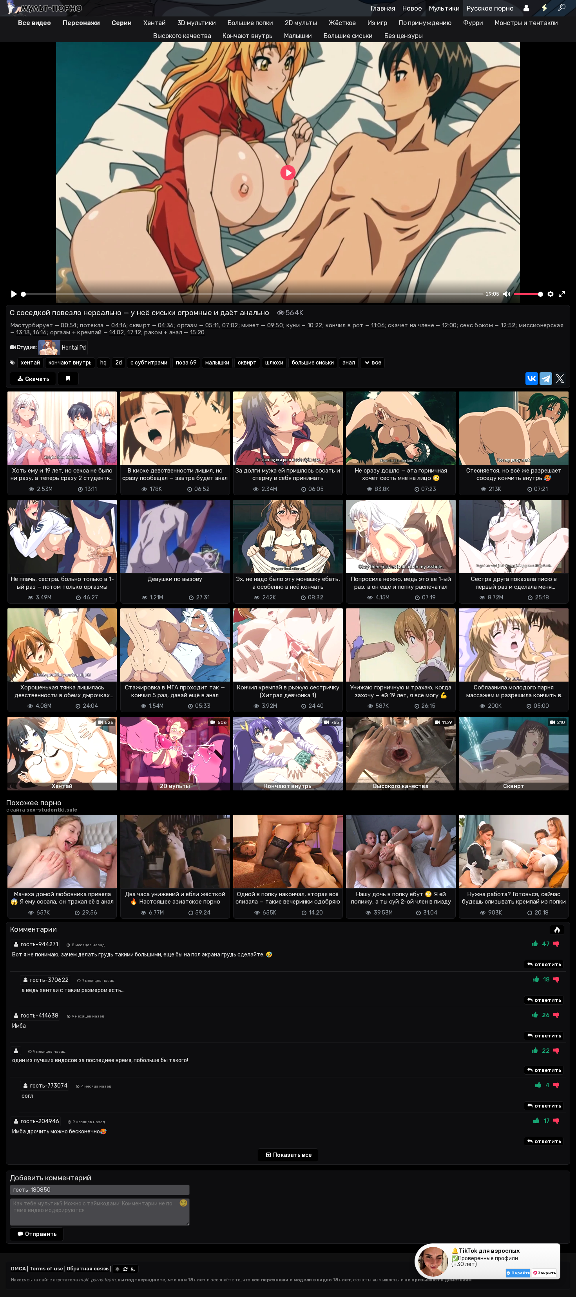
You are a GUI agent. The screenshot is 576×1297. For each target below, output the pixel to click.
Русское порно (490, 8)
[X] (560, 378)
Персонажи (81, 23)
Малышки (298, 36)
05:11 (212, 325)
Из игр (377, 23)
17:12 (134, 332)
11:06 (378, 325)
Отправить (40, 1234)
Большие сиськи (348, 36)
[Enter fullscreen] (562, 294)
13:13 (23, 332)
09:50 (275, 325)
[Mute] (506, 294)
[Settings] (550, 294)
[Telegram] (546, 378)
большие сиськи (313, 362)
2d (118, 362)
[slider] (252, 294)
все (375, 362)
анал (348, 362)
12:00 (449, 325)
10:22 (315, 325)
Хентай (154, 23)
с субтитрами (148, 362)
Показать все (292, 1155)
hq (103, 362)
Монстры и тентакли (526, 23)
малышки (217, 362)
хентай (30, 362)
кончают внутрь (70, 362)
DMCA (18, 1269)
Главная (383, 8)
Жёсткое (342, 23)
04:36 (166, 325)
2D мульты (301, 23)
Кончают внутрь (247, 36)
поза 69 (186, 362)
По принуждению (425, 23)
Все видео (34, 23)
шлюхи (274, 362)
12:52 (508, 325)
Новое (412, 8)
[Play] (14, 294)
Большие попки (250, 23)
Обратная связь (88, 1269)
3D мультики (197, 23)
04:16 (118, 325)
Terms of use (46, 1269)
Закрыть (547, 1273)
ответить (547, 964)
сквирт (247, 362)
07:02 (230, 325)
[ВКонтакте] (531, 378)
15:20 (197, 332)
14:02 (116, 332)
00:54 (69, 325)
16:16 (40, 332)
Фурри (473, 23)
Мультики (444, 8)
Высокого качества (182, 36)
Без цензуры (403, 36)
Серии (122, 23)
